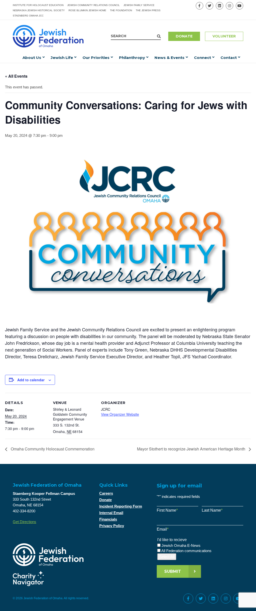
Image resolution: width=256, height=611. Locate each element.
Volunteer (224, 36)
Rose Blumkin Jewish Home (87, 10)
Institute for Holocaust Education (38, 5)
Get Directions (24, 522)
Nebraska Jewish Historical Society (39, 10)
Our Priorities (96, 57)
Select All (166, 557)
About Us (31, 57)
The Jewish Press (148, 10)
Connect (202, 57)
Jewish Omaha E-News (181, 545)
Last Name (212, 510)
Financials (108, 519)
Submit (172, 571)
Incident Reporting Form (120, 506)
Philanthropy (132, 57)
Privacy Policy (111, 526)
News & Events (169, 57)
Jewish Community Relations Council (93, 5)
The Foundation (121, 10)
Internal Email (111, 513)
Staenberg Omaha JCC (28, 15)
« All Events (16, 76)
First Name (167, 510)
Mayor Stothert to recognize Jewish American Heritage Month (191, 449)
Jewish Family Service (139, 5)
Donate (184, 36)
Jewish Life (62, 57)
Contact (228, 57)
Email (162, 529)
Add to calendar (30, 379)
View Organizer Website (120, 414)
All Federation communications (186, 551)
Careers (106, 493)
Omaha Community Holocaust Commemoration (52, 449)
